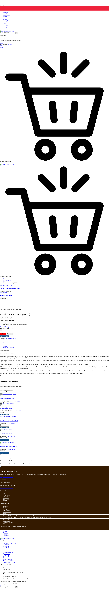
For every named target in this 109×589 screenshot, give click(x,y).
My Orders (5, 496)
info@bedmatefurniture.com (6, 477)
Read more (11, 423)
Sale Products (6, 513)
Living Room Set (7, 280)
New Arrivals (6, 509)
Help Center (6, 493)
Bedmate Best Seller (9, 560)
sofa (3, 339)
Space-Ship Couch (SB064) (8, 398)
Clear (13, 328)
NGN (4, 23)
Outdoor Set (7, 556)
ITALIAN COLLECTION (9, 543)
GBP (7, 25)
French (7, 21)
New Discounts (6, 510)
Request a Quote (4, 336)
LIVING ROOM (7, 544)
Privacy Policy (6, 519)
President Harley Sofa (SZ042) (9, 421)
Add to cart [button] (17, 410)
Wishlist (5, 16)
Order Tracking (6, 15)
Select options (17, 401)
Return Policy (6, 499)
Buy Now (9, 333)
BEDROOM (6, 546)
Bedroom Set (7, 554)
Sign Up (10, 44)
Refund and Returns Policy (9, 524)
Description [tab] (5, 346)
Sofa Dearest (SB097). (6, 295)
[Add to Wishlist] (1, 330)
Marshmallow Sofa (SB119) (8, 446)
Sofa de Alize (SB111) (6, 408)
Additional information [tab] (8, 347)
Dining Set (6, 555)
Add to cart (3, 333)
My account (6, 498)
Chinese (8, 20)
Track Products (6, 495)
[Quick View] (13, 401)
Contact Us (5, 13)
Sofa (4, 281)
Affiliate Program (7, 512)
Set (1, 328)
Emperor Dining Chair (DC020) (10, 288)
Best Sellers (5, 508)
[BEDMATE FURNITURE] (7, 31)
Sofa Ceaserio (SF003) (6, 433)
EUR (7, 27)
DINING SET (6, 547)
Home (4, 278)
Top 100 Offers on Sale (9, 562)
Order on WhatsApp (5, 327)
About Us (5, 12)
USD (7, 24)
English (5, 19)
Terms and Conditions (8, 522)
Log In (1, 43)
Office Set (6, 558)
